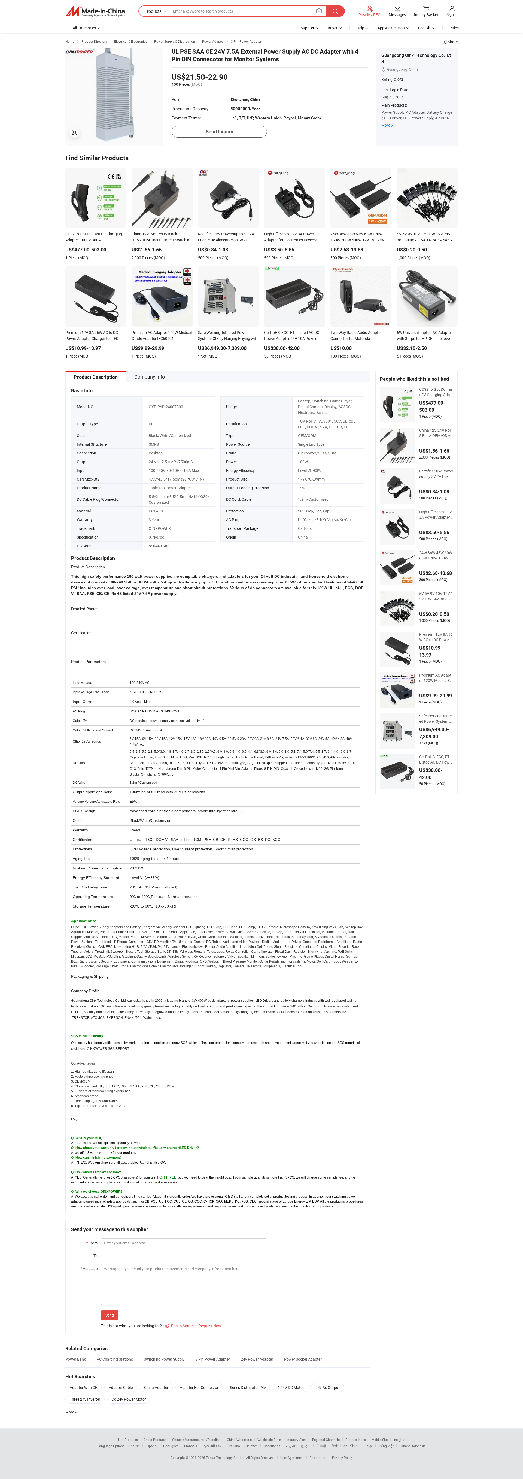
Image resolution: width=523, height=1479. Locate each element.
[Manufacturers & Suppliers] (95, 11)
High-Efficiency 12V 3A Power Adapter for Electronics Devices (435, 514)
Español (151, 1446)
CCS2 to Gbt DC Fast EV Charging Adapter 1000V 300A (436, 392)
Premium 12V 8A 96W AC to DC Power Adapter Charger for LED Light (436, 637)
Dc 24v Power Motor (129, 1399)
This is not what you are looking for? (131, 1325)
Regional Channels (326, 1439)
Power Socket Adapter (303, 1359)
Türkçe (368, 1446)
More (385, 125)
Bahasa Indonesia (412, 1446)
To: (95, 1255)
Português (170, 1446)
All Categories (84, 27)
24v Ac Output (327, 1387)
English (134, 1446)
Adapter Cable (121, 1387)
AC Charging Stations (115, 1359)
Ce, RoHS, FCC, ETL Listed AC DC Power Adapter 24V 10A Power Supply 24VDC (436, 759)
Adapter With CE (83, 1387)
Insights (399, 1439)
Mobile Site (380, 1439)
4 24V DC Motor (290, 1387)
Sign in (452, 14)
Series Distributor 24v (248, 1387)
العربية (290, 1446)
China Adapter (156, 1387)
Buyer (332, 27)
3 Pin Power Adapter (212, 1359)
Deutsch (252, 1446)
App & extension (391, 27)
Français (190, 1446)
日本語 (321, 1446)
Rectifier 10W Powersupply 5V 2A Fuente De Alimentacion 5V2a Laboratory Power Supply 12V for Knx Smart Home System (436, 473)
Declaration (317, 1457)
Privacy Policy (342, 1457)
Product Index (355, 1439)
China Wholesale (239, 1439)
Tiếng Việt (386, 1446)
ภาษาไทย (350, 1446)
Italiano (234, 1446)
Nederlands (271, 1446)
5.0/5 (398, 79)
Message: (89, 1268)
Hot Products (128, 1439)
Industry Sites (296, 1439)
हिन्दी (335, 1446)
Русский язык (213, 1446)
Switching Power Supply (164, 1359)
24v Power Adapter (257, 1359)
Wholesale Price (269, 1439)
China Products (155, 1439)
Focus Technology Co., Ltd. (226, 1457)
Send (109, 1315)
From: (92, 1243)
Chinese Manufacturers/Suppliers (196, 1439)
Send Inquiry (219, 131)
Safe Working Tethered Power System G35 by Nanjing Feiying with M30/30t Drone (436, 718)
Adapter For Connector (199, 1387)
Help (360, 27)
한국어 (306, 1446)
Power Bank (75, 1359)
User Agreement (292, 1457)
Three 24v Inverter (85, 1399)
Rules (454, 27)
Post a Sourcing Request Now (193, 1325)
